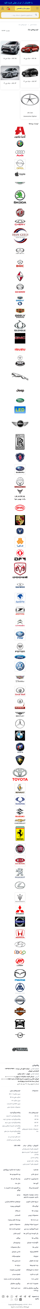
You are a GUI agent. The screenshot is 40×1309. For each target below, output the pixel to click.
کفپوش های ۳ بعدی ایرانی (30, 1164)
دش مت (17, 1183)
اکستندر (17, 1215)
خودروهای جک (22, 25)
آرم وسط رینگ (33, 1188)
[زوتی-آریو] (20, 610)
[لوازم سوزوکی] (20, 812)
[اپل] (20, 174)
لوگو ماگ (35, 1206)
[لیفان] (20, 962)
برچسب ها (35, 1211)
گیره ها (35, 1183)
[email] (16, 1299)
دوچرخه (36, 1256)
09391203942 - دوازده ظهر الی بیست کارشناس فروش (22, 1070)
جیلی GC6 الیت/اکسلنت (13, 1104)
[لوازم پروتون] (20, 760)
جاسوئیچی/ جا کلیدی (31, 1179)
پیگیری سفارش (15, 1283)
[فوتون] (20, 647)
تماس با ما (35, 1279)
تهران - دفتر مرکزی (24, 1074)
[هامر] (20, 1023)
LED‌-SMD (17, 1145)
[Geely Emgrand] (20, 313)
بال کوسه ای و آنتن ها (31, 1233)
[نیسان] (20, 1000)
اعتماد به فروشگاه (32, 1270)
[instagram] (3, 1296)
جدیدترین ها (16, 1261)
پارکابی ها (35, 1238)
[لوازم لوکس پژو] (20, 873)
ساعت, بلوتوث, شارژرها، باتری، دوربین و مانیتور (30, 1196)
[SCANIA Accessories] (20, 457)
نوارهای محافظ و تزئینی (12, 1202)
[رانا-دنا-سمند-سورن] (20, 598)
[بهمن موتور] (20, 495)
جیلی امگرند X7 (16, 1101)
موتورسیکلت (16, 1256)
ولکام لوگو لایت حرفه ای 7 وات (11, 1119)
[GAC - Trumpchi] (20, 288)
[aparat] (7, 1296)
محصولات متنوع (15, 1224)
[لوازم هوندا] (20, 934)
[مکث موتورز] (20, 988)
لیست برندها (33, 123)
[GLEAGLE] (20, 325)
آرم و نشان (16, 1233)
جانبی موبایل (16, 1252)
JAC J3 (36, 1126)
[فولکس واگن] (20, 666)
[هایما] (20, 1035)
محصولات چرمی (33, 1215)
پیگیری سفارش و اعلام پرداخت (31, 1289)
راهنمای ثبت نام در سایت (12, 1279)
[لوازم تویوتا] (20, 774)
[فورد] (20, 657)
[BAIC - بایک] (20, 263)
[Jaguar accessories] (20, 376)
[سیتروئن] (20, 623)
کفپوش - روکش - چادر (30, 1145)
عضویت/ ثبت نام (32, 1283)
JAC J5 (36, 1116)
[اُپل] (20, 164)
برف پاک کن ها (15, 1179)
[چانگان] (20, 531)
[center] (36, 15)
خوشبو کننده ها (14, 1229)
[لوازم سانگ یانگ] (20, 801)
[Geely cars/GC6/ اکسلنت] (20, 301)
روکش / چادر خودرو (32, 1161)
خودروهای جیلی (15, 1091)
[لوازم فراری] (20, 834)
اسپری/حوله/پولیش (31, 1224)
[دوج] (20, 570)
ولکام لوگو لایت (15, 1113)
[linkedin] (20, 1299)
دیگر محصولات (15, 1247)
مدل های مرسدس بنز (14, 1137)
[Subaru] (20, 469)
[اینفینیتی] (20, 251)
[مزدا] (20, 975)
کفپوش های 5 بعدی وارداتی (30, 1149)
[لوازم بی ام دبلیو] (20, 735)
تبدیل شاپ (34, 1174)
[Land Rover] (20, 400)
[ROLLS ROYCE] (20, 442)
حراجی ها (35, 1247)
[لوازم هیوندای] (20, 944)
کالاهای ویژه (34, 1252)
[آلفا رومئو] (20, 143)
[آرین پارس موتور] (20, 132)
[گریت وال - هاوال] (20, 703)
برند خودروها (34, 1265)
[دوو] (20, 586)
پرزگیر (18, 1238)
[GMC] (20, 338)
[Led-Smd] (20, 409)
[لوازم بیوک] (20, 747)
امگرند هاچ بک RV (15, 1097)
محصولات (35, 1091)
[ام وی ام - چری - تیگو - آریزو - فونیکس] (20, 222)
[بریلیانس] (20, 482)
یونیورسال (16, 1242)
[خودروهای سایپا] (20, 542)
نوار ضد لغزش (33, 1261)
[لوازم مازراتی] (20, 898)
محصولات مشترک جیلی (13, 1107)
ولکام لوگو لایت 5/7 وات (13, 1116)
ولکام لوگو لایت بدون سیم (12, 1123)
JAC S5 (36, 1119)
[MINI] (20, 423)
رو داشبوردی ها (15, 1174)
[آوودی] (20, 153)
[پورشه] (20, 520)
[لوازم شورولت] (20, 821)
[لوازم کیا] (20, 861)
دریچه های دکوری (32, 1202)
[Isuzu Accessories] (20, 349)
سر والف (17, 1211)
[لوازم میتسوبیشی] (20, 910)
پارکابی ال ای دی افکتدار (13, 1140)
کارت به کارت (34, 1274)
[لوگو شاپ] (20, 952)
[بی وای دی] (20, 507)
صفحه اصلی (33, 25)
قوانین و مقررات (15, 1270)
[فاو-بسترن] (20, 635)
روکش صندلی (34, 1158)
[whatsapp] (12, 1296)
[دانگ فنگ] (20, 554)
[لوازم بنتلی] (20, 714)
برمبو (18, 1195)
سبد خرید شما (15, 1288)
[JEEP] (20, 391)
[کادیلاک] (20, 678)
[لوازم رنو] (20, 788)
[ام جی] (20, 212)
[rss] (12, 1299)
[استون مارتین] (20, 183)
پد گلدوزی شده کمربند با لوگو (12, 1189)
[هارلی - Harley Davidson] (20, 1011)
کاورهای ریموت (15, 1206)
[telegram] (29, 1296)
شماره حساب (16, 1274)
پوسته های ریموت (14, 1220)
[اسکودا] (20, 197)
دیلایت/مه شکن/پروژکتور (11, 1170)
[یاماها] (20, 1049)
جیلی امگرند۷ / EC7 (14, 1094)
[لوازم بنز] (20, 724)
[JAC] (20, 361)
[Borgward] (20, 276)
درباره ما (17, 1265)
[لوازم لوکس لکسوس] (20, 885)
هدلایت (35, 1170)
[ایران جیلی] (20, 236)
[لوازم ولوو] (20, 922)
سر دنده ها (34, 1220)
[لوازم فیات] (20, 849)
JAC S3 (36, 1123)
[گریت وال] (20, 691)
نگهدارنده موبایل (32, 1242)
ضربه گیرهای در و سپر (31, 1229)
